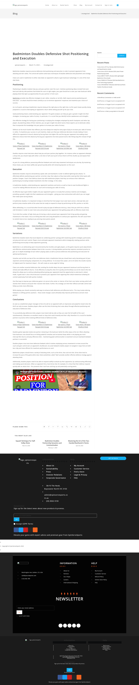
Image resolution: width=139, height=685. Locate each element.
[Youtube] (25, 529)
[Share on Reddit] (76, 427)
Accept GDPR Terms (24, 524)
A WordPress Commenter (104, 97)
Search (99, 52)
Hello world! (117, 97)
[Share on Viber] (67, 427)
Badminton (16, 98)
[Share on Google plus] (53, 427)
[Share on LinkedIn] (62, 427)
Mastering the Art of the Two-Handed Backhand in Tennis (78, 442)
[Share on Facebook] (49, 427)
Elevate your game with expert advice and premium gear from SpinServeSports (48, 535)
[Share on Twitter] (44, 427)
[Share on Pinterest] (58, 427)
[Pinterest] (78, 626)
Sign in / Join (108, 5)
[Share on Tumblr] (80, 427)
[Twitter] (21, 529)
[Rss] (35, 529)
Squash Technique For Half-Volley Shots (25, 442)
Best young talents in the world (115, 111)
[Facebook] (16, 529)
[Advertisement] (69, 32)
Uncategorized (48, 65)
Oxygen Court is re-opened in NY (115, 101)
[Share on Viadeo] (85, 427)
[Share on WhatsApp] (90, 427)
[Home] (79, 13)
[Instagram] (30, 529)
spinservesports (20, 65)
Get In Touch (113, 458)
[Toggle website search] (122, 5)
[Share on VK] (71, 427)
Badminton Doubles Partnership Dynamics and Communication (52, 443)
